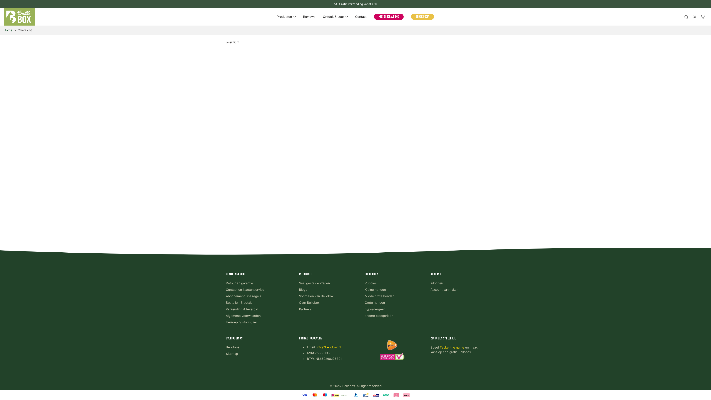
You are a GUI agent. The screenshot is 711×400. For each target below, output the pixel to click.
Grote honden (375, 302)
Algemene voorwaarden (243, 316)
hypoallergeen (375, 309)
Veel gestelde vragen (314, 283)
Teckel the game (452, 347)
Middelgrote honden (379, 296)
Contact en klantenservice (245, 289)
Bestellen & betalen (240, 302)
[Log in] (694, 17)
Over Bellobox (309, 302)
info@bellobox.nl (329, 347)
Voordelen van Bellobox (316, 296)
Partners (305, 309)
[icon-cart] (702, 16)
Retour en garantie (239, 283)
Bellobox (348, 386)
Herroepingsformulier (241, 322)
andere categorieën (379, 316)
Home (8, 30)
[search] (686, 16)
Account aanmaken (444, 289)
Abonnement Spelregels (243, 296)
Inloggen (436, 283)
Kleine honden (375, 289)
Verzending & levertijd (242, 309)
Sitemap (232, 354)
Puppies (371, 283)
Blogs (303, 289)
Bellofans (232, 347)
